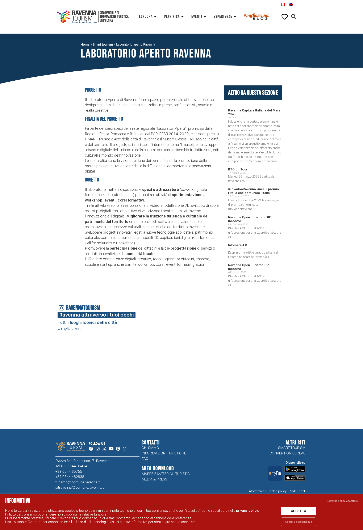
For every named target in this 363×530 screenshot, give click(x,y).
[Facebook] (91, 448)
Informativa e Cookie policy (268, 491)
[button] (294, 17)
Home (85, 44)
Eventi (196, 16)
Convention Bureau (287, 453)
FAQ (145, 459)
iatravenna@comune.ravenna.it (79, 487)
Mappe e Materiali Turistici (166, 474)
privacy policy (247, 511)
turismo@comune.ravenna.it (77, 482)
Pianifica (172, 16)
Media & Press (154, 479)
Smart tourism (103, 44)
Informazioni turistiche (164, 453)
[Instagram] (97, 448)
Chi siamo (150, 448)
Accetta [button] (298, 511)
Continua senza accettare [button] (342, 501)
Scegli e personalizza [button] (298, 521)
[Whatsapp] (124, 448)
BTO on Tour (237, 169)
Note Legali (297, 491)
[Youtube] (111, 448)
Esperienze (223, 16)
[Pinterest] (117, 448)
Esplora (146, 16)
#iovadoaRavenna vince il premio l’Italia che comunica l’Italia (253, 191)
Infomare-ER (237, 245)
